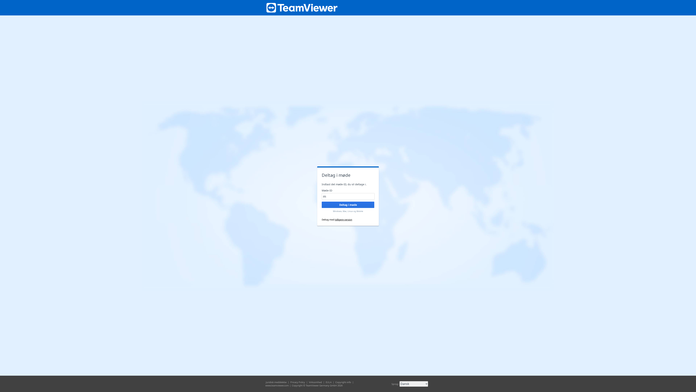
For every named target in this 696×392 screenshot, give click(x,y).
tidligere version (343, 219)
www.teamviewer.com (277, 385)
